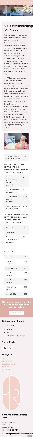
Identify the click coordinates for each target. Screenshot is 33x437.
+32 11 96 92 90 (13, 430)
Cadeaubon (6, 369)
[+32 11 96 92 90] (4, 430)
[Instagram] (10, 348)
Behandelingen (17, 10)
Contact (5, 372)
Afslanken (30, 10)
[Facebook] (4, 348)
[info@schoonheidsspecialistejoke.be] (4, 434)
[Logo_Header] (2, 2)
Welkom (5, 359)
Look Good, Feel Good (24, 10)
